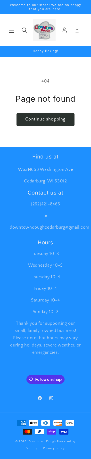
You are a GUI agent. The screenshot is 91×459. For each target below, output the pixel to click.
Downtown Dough (42, 441)
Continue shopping (45, 119)
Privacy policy (54, 448)
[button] (11, 30)
